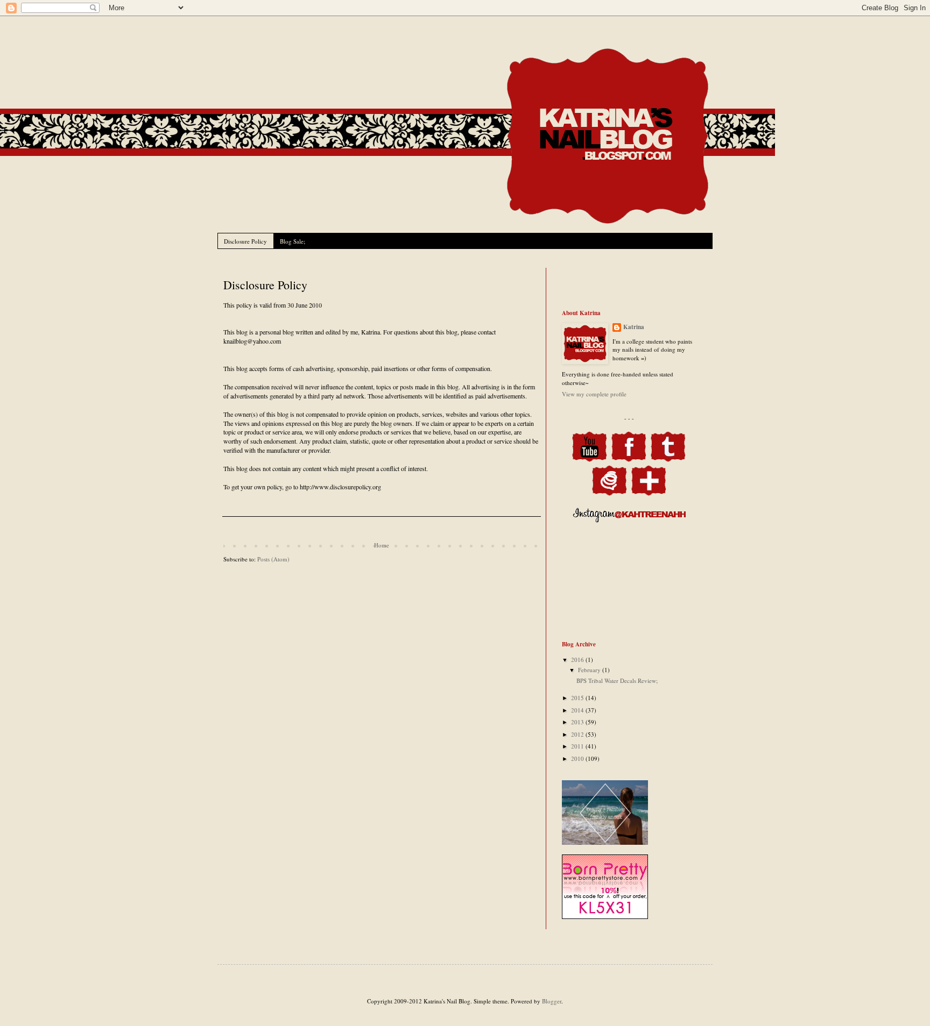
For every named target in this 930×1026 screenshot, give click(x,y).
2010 (578, 758)
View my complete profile (594, 394)
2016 (578, 660)
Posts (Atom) (273, 559)
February (590, 670)
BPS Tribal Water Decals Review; (617, 680)
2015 (578, 698)
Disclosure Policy (245, 241)
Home (381, 545)
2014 (578, 710)
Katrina (633, 327)
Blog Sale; (292, 241)
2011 (578, 746)
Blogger (551, 1001)
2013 (578, 722)
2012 (578, 734)
